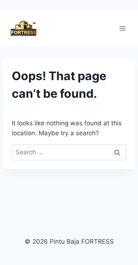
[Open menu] (122, 28)
